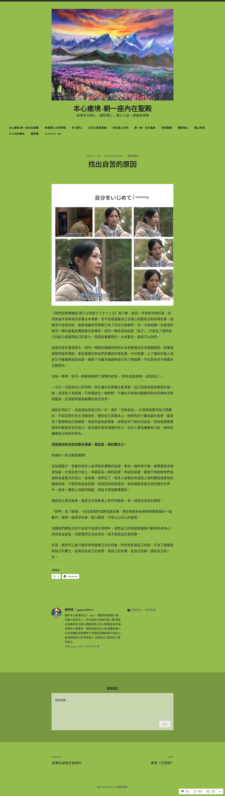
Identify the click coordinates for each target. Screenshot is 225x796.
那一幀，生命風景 (144, 127)
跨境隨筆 (166, 127)
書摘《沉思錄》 (161, 760)
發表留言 (133, 156)
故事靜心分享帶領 (55, 127)
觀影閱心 (183, 127)
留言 (165, 724)
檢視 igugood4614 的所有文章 (82, 646)
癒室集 (35, 133)
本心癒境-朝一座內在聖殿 (112, 109)
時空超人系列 (120, 127)
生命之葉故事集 (97, 127)
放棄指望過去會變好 (66, 760)
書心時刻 (199, 127)
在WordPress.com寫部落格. (112, 787)
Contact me (53, 133)
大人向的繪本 (17, 133)
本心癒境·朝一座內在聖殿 (24, 127)
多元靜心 (77, 127)
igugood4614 (113, 156)
